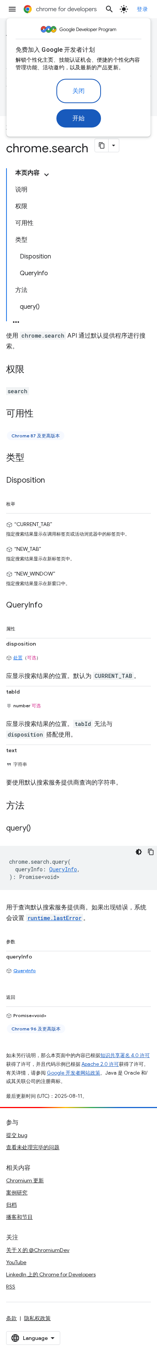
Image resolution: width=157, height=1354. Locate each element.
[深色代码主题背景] (139, 852)
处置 (17, 657)
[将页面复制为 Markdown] (102, 145)
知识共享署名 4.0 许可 (125, 1055)
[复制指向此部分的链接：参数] (22, 940)
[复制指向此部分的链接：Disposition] (52, 480)
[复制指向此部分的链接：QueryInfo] (50, 605)
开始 (78, 118)
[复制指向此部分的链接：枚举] (22, 502)
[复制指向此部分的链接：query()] (38, 828)
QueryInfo (24, 970)
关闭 (78, 91)
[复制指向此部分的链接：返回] (22, 995)
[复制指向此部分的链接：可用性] (41, 414)
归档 (11, 1204)
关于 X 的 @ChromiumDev (37, 1250)
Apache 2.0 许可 (100, 1064)
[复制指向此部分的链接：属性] (22, 627)
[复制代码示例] (151, 852)
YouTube (16, 1262)
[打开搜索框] (109, 9)
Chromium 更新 (25, 1180)
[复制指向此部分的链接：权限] (32, 370)
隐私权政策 (37, 1318)
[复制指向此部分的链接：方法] (32, 806)
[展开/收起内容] (46, 174)
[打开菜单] (12, 9)
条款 (11, 1318)
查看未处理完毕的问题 (32, 1147)
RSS (10, 1286)
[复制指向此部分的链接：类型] (32, 458)
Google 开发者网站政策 (73, 1073)
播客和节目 (19, 1217)
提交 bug (16, 1135)
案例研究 (16, 1192)
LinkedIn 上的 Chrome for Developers (51, 1274)
